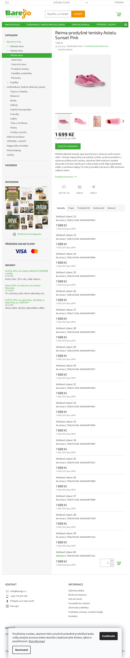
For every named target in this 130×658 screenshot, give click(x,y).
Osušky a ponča (18, 132)
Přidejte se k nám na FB (22, 601)
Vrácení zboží (75, 599)
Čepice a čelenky (19, 91)
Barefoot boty (14, 42)
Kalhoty (14, 105)
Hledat (78, 13)
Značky (10, 155)
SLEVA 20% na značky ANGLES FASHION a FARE (26, 272)
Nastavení (21, 650)
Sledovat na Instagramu (29, 234)
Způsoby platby (61, 2)
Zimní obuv (16, 60)
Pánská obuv (16, 50)
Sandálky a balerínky (21, 73)
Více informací (37, 641)
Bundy (13, 100)
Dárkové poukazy (16, 137)
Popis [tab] (71, 208)
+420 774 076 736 (18, 596)
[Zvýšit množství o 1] (112, 561)
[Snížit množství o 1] (112, 565)
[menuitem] (12, 24)
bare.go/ (14, 606)
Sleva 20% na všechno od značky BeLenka (22, 286)
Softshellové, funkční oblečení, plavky (26, 87)
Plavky (13, 127)
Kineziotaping (14, 150)
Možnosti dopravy (77, 595)
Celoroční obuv (18, 64)
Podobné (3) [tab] (84, 208)
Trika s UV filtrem (18, 123)
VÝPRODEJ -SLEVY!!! (16, 141)
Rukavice (14, 96)
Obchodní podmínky (78, 607)
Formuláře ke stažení (79, 603)
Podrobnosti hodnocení (96, 46)
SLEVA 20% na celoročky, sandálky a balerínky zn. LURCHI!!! (24, 301)
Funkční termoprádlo (20, 109)
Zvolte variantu (68, 146)
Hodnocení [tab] (98, 208)
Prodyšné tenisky (20, 69)
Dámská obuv (17, 46)
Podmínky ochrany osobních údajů (85, 612)
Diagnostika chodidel (17, 146)
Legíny (13, 118)
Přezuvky (16, 78)
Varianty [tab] (61, 208)
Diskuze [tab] (111, 208)
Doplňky (14, 82)
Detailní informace (64, 177)
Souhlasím (108, 636)
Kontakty (73, 616)
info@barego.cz (18, 591)
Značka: (65, 49)
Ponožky (14, 114)
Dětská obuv (16, 55)
